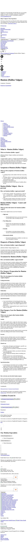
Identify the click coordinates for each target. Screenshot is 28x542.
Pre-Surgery (5, 130)
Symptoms (5, 124)
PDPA (2, 537)
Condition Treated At (7, 133)
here (1, 422)
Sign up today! (4, 480)
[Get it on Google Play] (16, 465)
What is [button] (2, 121)
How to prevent (6, 125)
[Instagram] (4, 526)
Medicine (5, 135)
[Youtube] (2, 526)
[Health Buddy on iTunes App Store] (6, 465)
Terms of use (3, 392)
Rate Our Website (4, 538)
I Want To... (3, 49)
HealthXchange (12, 520)
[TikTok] (5, 526)
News (2, 514)
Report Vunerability (5, 539)
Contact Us (3, 512)
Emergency (21, 39)
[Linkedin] (6, 526)
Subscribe (3, 492)
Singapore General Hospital (13, 388)
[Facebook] (1, 526)
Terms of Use (3, 534)
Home (2, 53)
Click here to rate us (12, 23)
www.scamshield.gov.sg (6, 16)
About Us (3, 510)
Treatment (5, 129)
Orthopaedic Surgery (4, 388)
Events (2, 513)
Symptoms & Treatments (8, 53)
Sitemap (2, 535)
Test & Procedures (7, 134)
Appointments (13, 39)
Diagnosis (5, 128)
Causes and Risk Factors (8, 127)
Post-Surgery (6, 131)
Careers (2, 515)
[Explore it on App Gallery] (5, 467)
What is (5, 123)
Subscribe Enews (4, 39)
